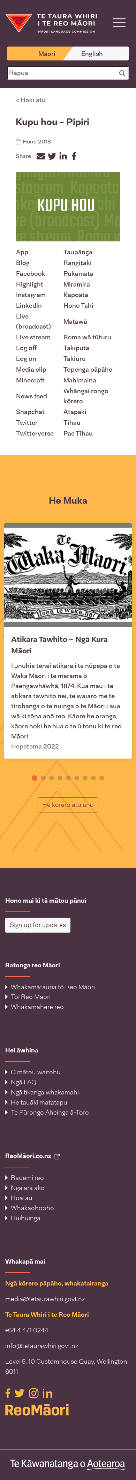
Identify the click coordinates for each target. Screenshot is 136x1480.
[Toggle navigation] (119, 23)
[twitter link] (20, 1393)
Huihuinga (25, 1218)
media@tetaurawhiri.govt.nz (45, 1299)
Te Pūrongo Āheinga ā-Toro (50, 1112)
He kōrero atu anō (70, 804)
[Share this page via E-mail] (41, 156)
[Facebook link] (8, 1393)
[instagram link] (34, 1393)
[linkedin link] (47, 1393)
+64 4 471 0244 (26, 1330)
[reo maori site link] (68, 1410)
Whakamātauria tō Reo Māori (53, 987)
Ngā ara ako (28, 1188)
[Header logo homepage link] (51, 23)
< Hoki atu (31, 100)
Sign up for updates (38, 925)
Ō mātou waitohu (36, 1072)
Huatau (21, 1198)
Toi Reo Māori (31, 997)
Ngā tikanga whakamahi (45, 1092)
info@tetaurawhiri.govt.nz (41, 1346)
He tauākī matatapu (39, 1102)
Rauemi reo (27, 1178)
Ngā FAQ (23, 1082)
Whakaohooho (32, 1208)
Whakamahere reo (37, 1007)
